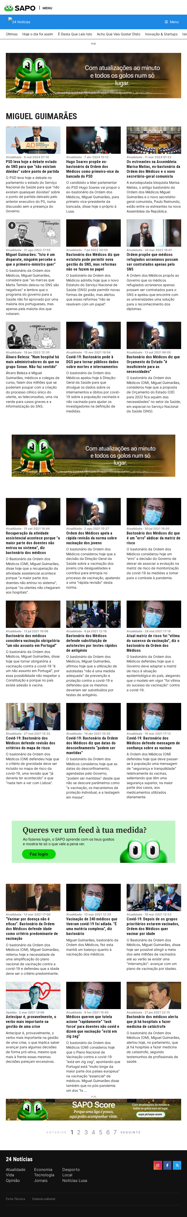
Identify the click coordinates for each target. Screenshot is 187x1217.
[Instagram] (158, 1165)
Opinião (11, 1012)
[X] (177, 1165)
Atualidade (13, 157)
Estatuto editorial (43, 1199)
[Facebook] (167, 1165)
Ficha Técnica (15, 1199)
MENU (47, 8)
